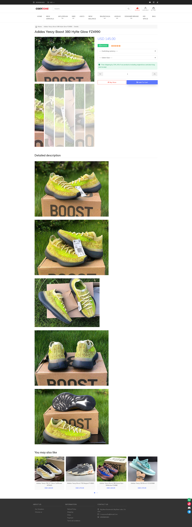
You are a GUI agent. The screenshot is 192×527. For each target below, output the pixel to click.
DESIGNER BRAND (132, 16)
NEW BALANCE (92, 17)
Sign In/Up (145, 10)
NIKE (73, 16)
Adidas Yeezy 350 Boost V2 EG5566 (142, 483)
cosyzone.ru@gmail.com (109, 514)
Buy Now (112, 82)
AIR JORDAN (63, 16)
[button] (94, 492)
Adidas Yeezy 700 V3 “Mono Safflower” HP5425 (49, 484)
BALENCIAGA (105, 16)
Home (40, 26)
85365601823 (104, 517)
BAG (154, 16)
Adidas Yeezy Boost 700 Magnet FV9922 (80, 483)
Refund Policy (71, 509)
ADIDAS (117, 16)
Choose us (38, 512)
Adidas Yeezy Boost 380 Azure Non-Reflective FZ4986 (112, 484)
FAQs (69, 515)
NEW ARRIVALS (50, 17)
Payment (70, 518)
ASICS (82, 16)
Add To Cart (143, 82)
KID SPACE (145, 17)
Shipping (70, 512)
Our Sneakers (39, 509)
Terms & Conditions (73, 521)
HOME (39, 16)
